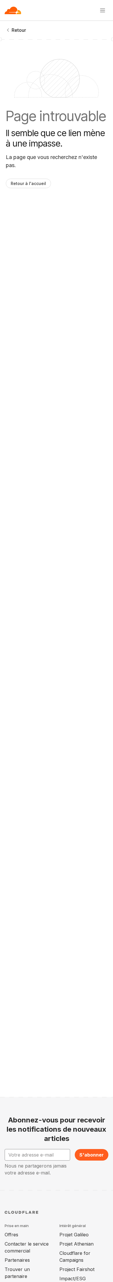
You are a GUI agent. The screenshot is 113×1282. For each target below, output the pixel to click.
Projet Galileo (74, 1234)
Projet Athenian (76, 1244)
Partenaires (17, 1260)
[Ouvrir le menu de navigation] (102, 10)
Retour (19, 30)
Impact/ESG (72, 1278)
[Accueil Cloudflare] (13, 10)
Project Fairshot (76, 1269)
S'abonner (91, 1155)
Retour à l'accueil (28, 183)
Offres (11, 1234)
